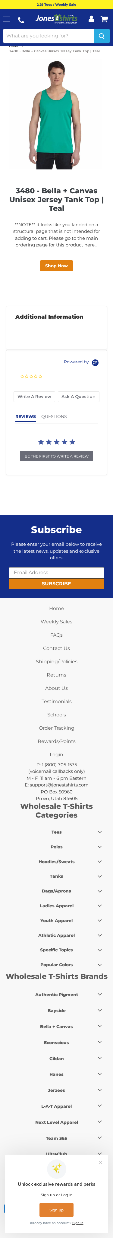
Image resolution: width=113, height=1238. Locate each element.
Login (56, 754)
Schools (56, 715)
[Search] (102, 36)
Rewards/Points (57, 741)
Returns (56, 675)
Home (14, 46)
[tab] (34, 396)
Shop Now (56, 266)
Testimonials (57, 701)
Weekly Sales (56, 622)
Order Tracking (56, 728)
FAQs (56, 635)
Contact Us (56, 648)
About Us (56, 688)
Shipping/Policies (56, 661)
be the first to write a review (57, 456)
